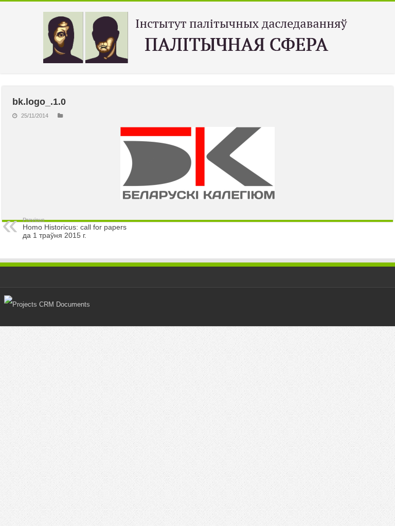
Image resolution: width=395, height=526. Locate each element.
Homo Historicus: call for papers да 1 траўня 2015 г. (75, 228)
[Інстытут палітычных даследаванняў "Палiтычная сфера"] (197, 37)
